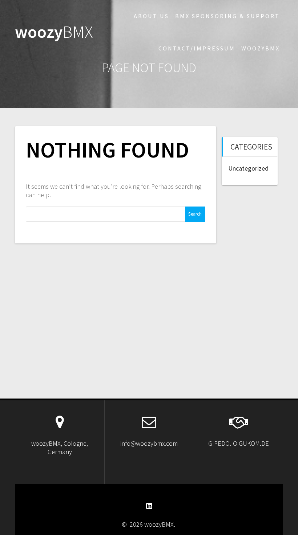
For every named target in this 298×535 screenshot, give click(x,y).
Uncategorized (248, 168)
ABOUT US (151, 16)
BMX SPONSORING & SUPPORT (227, 16)
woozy (54, 32)
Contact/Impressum (196, 48)
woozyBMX (260, 48)
